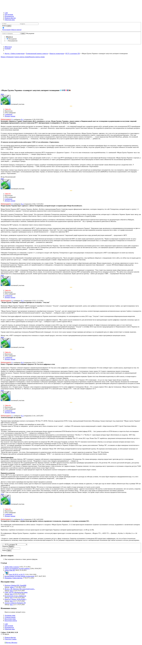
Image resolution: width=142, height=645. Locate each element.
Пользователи (12, 41)
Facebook (8, 48)
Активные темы (10, 615)
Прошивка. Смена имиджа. (14, 578)
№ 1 (22, 119)
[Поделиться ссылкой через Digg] (68, 90)
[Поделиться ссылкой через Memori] (66, 90)
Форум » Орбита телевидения (14, 53)
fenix (2, 94)
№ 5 (22, 416)
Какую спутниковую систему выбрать (17, 568)
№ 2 (22, 204)
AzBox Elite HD (10, 570)
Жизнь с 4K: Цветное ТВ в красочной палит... (20, 589)
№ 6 (22, 519)
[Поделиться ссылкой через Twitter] (60, 90)
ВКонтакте (8, 47)
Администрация (10, 617)
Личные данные (10, 116)
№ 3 (22, 300)
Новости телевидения (57, 53)
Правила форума (10, 637)
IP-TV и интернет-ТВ (72, 53)
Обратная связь (10, 629)
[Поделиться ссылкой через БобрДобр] (69, 90)
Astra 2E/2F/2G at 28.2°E (17, 574)
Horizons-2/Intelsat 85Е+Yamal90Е (15, 585)
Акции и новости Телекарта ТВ (15, 603)
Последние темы (10, 619)
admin (12, 587)
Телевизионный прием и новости (37, 53)
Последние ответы (11, 620)
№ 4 (22, 362)
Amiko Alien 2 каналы (12, 567)
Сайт (6, 624)
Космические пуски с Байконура (15, 596)
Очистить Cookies (10, 639)
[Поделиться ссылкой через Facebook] (64, 90)
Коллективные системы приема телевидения (19, 576)
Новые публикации (7, 57)
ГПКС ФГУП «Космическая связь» (16, 592)
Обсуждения (12, 39)
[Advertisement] (71, 72)
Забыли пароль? (16, 29)
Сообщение (8, 114)
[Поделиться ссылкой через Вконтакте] (62, 90)
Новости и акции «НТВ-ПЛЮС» (15, 599)
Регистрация (6, 29)
